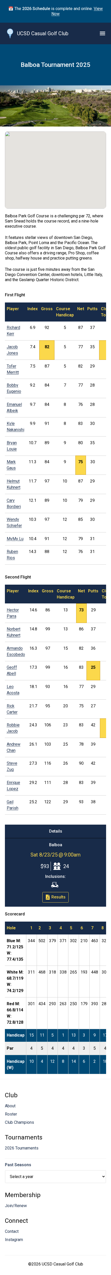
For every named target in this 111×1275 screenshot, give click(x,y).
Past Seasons (18, 1164)
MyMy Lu (15, 538)
